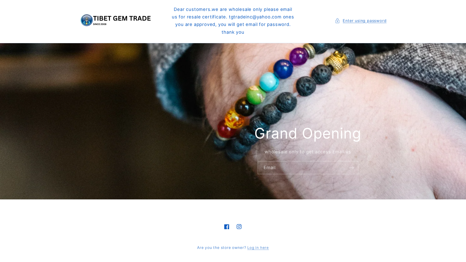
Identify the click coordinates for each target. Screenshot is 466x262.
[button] (360, 20)
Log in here (258, 248)
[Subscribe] (352, 167)
